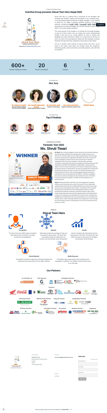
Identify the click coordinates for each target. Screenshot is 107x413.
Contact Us (101, 24)
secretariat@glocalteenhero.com (64, 357)
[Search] (4, 409)
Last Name (80, 372)
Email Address (82, 361)
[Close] (70, 409)
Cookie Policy (65, 409)
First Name (80, 366)
